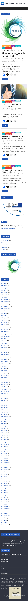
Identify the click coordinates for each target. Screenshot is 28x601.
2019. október (4, 439)
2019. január (4, 458)
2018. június (4, 472)
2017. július (3, 490)
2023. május (4, 370)
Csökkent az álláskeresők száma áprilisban (12, 105)
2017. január (4, 504)
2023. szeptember (5, 361)
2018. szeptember (5, 467)
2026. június (4, 285)
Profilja (2, 568)
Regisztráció (4, 571)
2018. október (4, 465)
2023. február (4, 377)
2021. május (4, 426)
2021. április (3, 428)
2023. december (5, 354)
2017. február (4, 501)
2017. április (3, 497)
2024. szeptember (5, 334)
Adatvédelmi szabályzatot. (8, 228)
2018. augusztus (5, 469)
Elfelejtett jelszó (5, 559)
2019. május (4, 449)
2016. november (5, 508)
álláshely (20, 108)
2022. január (4, 407)
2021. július (3, 421)
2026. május (4, 288)
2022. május (4, 398)
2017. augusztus (5, 488)
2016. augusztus (5, 515)
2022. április (3, 400)
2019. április (3, 451)
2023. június (4, 368)
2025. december (5, 299)
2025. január (4, 324)
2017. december (5, 481)
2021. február (4, 432)
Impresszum (4, 564)
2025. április (3, 317)
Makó (5, 143)
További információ (16, 593)
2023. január (4, 380)
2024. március (4, 347)
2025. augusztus (5, 308)
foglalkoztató (15, 60)
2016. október (4, 511)
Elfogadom (16, 595)
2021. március (4, 430)
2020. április (3, 437)
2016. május (4, 522)
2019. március (4, 453)
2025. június (4, 313)
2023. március (4, 375)
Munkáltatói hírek (5, 245)
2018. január (4, 478)
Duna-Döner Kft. (16, 142)
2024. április (3, 345)
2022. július (3, 393)
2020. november (5, 435)
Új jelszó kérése (5, 573)
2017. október (4, 483)
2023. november (5, 357)
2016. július (3, 518)
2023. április (3, 373)
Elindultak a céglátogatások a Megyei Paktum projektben (13, 137)
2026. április (3, 290)
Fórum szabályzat (5, 561)
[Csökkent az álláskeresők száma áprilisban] (14, 85)
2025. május (4, 315)
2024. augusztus (5, 336)
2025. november (5, 301)
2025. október (4, 304)
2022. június (4, 396)
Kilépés (2, 566)
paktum (11, 61)
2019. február (4, 455)
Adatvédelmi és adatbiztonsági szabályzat (11, 554)
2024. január (4, 352)
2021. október (4, 414)
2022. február (4, 405)
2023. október (4, 359)
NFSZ (18, 175)
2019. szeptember (5, 442)
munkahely (4, 61)
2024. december (5, 327)
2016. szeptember (5, 513)
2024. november (5, 329)
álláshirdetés (20, 58)
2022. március (4, 403)
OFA (8, 61)
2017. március (4, 499)
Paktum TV (3, 249)
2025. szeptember (5, 306)
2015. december (5, 524)
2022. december (5, 382)
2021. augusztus (5, 419)
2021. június (4, 423)
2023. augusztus (5, 363)
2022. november (5, 384)
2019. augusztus (5, 444)
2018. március (4, 474)
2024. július (3, 338)
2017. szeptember (5, 485)
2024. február (4, 350)
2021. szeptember (5, 416)
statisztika (19, 110)
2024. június (4, 340)
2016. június (4, 520)
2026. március (4, 292)
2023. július (3, 366)
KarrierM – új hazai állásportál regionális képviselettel (13, 53)
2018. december (5, 460)
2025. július (3, 311)
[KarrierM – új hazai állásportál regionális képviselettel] (14, 17)
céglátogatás (4, 142)
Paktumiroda (13, 58)
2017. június (4, 492)
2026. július (3, 283)
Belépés (3, 556)
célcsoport (10, 142)
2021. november (5, 412)
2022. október (4, 386)
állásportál (9, 60)
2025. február (4, 322)
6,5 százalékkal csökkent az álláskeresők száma (12, 171)
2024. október (4, 331)
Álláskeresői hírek (6, 46)
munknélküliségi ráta (12, 175)
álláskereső (4, 60)
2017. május (4, 495)
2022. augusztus (5, 391)
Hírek (13, 46)
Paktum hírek (8, 47)
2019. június (4, 446)
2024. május (4, 343)
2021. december (5, 409)
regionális (15, 61)
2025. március (4, 320)
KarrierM (20, 60)
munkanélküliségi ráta (12, 110)
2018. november (5, 462)
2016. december (5, 506)
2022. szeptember (5, 389)
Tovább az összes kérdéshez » (8, 545)
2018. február (4, 476)
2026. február (4, 294)
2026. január (4, 297)
